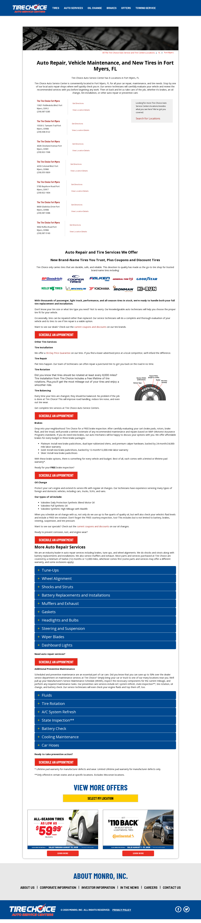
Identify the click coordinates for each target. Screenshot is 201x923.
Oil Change (95, 7)
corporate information (58, 887)
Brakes (112, 7)
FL (159, 52)
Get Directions (78, 103)
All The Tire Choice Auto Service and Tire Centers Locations (128, 52)
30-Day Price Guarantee (58, 352)
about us (27, 887)
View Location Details (81, 110)
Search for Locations (148, 118)
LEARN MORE (62, 853)
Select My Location (100, 798)
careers (151, 887)
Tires (55, 7)
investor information (98, 887)
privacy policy (121, 909)
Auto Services (73, 7)
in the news (129, 887)
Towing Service (146, 7)
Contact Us (172, 887)
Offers (126, 7)
